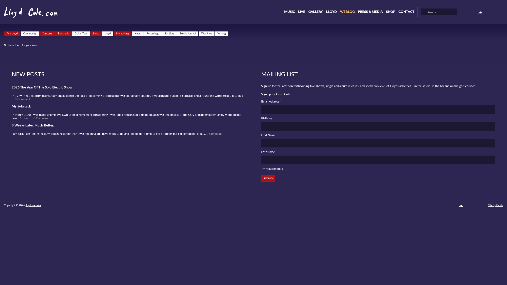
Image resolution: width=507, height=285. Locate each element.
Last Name (268, 152)
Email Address (271, 101)
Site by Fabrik (495, 205)
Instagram (494, 12)
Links (96, 33)
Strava (487, 12)
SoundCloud (480, 12)
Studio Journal (188, 33)
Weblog (347, 11)
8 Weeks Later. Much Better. (33, 125)
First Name (268, 135)
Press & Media (370, 11)
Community (29, 33)
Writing (221, 33)
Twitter (465, 12)
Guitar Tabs (81, 33)
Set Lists (169, 33)
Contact (406, 11)
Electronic (63, 33)
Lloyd (331, 11)
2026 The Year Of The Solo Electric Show (42, 87)
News (137, 33)
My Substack (21, 106)
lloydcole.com (33, 205)
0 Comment (22, 99)
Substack (501, 12)
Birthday (266, 118)
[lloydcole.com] (27, 14)
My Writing (122, 33)
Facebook (473, 12)
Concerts (47, 33)
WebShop (206, 33)
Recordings (153, 33)
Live (301, 11)
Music (289, 11)
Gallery (315, 11)
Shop (390, 11)
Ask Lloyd (12, 33)
